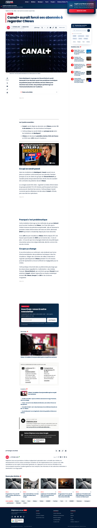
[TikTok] (24, 517)
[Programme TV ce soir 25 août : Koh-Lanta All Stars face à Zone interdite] (66, 484)
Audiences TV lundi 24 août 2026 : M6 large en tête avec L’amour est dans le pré (83, 495)
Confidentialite (24, 324)
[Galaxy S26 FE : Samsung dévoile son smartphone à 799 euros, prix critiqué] (88, 80)
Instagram (87, 501)
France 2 (75, 38)
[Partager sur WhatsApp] (48, 27)
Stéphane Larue (16, 26)
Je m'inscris (52, 320)
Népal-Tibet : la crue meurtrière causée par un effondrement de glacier (79, 52)
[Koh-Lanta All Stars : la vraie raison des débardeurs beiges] (31, 484)
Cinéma (88, 41)
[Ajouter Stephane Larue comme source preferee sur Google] (39, 441)
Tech (83, 41)
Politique (86, 38)
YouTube (55, 501)
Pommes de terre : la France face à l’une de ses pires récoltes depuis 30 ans (79, 66)
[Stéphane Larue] (9, 2)
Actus (87, 36)
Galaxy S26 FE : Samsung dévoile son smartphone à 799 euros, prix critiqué (79, 80)
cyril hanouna (81, 36)
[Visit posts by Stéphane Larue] (8, 27)
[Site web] (57, 457)
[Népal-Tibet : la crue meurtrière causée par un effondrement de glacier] (88, 52)
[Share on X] (42, 27)
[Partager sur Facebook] (45, 27)
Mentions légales (57, 517)
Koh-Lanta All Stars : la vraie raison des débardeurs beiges (31, 495)
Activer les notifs (81, 10)
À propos (38, 513)
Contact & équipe (40, 515)
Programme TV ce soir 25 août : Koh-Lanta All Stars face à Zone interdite (65, 495)
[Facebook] (58, 457)
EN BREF (74, 36)
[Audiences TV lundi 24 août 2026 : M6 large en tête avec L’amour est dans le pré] (83, 484)
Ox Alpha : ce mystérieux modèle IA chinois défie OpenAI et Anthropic (79, 73)
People (78, 41)
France (17, 501)
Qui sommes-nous (40, 517)
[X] (12, 517)
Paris (29, 501)
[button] (53, 27)
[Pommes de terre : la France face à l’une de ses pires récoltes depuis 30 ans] (88, 66)
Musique (18, 503)
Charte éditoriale (57, 513)
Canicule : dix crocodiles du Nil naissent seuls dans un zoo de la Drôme (79, 59)
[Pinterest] (64, 457)
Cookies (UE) (56, 521)
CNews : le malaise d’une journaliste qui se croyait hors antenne (39, 357)
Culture (80, 38)
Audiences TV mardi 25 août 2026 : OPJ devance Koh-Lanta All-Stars (48, 495)
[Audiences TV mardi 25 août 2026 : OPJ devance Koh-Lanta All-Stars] (48, 484)
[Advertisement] (39, 108)
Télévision (79, 501)
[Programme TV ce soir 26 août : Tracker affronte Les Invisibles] (13, 484)
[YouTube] (60, 457)
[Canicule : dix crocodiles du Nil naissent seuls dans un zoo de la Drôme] (88, 59)
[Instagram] (62, 457)
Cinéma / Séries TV (75, 521)
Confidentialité (56, 519)
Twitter (41, 501)
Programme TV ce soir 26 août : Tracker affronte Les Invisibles (13, 495)
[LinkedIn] (66, 457)
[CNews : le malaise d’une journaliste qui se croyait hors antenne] (39, 344)
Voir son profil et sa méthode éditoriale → (38, 427)
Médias (10, 13)
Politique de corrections (58, 515)
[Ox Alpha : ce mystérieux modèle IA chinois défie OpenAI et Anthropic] (88, 73)
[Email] (50, 27)
